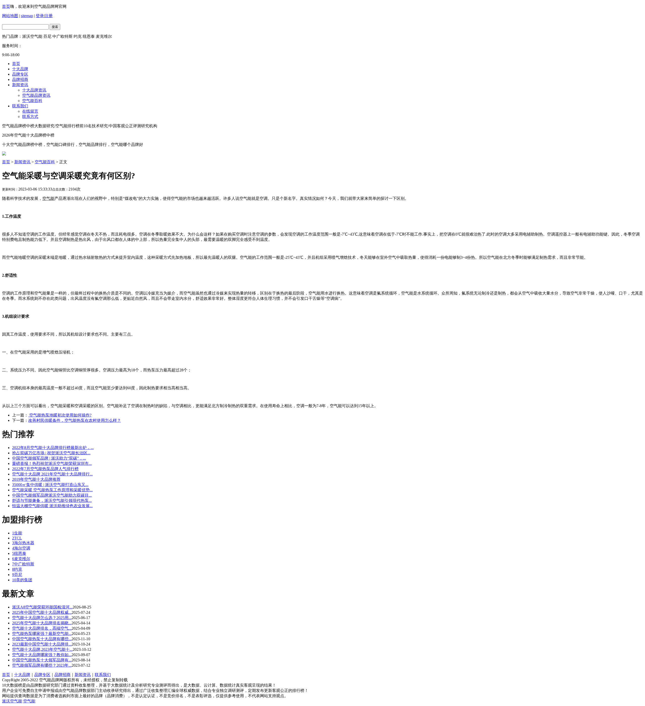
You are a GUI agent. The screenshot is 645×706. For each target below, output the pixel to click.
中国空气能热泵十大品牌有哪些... (42, 639)
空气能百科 (32, 101)
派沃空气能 (12, 701)
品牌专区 (20, 74)
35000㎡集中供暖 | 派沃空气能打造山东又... (50, 485)
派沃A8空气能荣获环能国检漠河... (42, 607)
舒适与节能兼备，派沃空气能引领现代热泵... (52, 500)
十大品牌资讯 (34, 90)
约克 (17, 569)
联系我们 (20, 106)
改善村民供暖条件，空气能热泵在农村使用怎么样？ (74, 420)
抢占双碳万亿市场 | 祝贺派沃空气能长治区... (51, 453)
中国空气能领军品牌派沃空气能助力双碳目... (52, 495)
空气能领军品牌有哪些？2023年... (42, 665)
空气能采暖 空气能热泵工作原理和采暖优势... (52, 490)
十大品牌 (20, 69)
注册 (49, 16)
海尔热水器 (23, 543)
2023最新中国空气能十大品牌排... (42, 644)
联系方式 (30, 116)
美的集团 (22, 580)
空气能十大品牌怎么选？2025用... (42, 618)
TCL (17, 538)
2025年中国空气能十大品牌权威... (42, 612)
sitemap (27, 16)
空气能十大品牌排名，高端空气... (42, 628)
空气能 (29, 701)
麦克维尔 (21, 559)
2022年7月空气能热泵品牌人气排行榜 (45, 469)
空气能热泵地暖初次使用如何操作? (59, 415)
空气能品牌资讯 (36, 95)
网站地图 (10, 16)
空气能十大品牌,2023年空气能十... (42, 649)
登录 (40, 16)
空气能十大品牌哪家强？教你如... (42, 655)
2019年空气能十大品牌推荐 (36, 479)
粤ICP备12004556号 (146, 680)
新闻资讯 (20, 85)
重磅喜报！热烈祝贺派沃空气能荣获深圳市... (52, 463)
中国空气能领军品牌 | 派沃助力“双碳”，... (49, 458)
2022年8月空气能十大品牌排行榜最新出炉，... (53, 447)
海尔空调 (21, 548)
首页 (6, 6)
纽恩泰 (19, 553)
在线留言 (30, 111)
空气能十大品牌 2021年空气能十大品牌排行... (52, 474)
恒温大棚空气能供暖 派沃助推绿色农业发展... (52, 506)
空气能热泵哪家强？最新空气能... (42, 633)
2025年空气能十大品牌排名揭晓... (42, 623)
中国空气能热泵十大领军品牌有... (42, 660)
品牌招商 (20, 79)
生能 (17, 533)
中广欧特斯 (23, 564)
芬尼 (17, 574)
